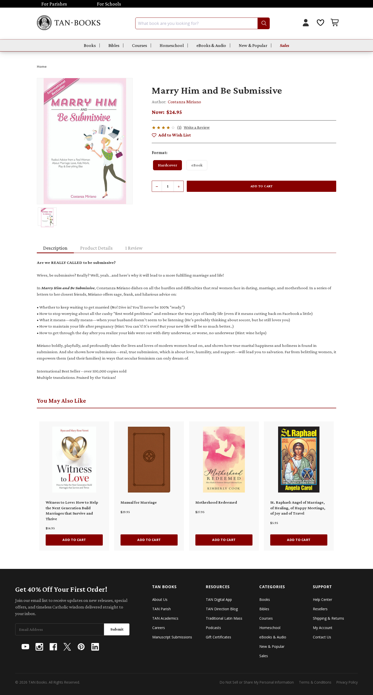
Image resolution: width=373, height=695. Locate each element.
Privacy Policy (347, 682)
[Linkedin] (95, 647)
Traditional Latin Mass (224, 618)
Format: (159, 152)
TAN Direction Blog (222, 608)
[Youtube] (25, 647)
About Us (159, 599)
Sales (284, 45)
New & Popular (253, 45)
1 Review (134, 248)
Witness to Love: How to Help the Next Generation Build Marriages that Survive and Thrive (72, 510)
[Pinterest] (81, 647)
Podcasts (213, 627)
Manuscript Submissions (172, 637)
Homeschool (172, 45)
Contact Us (322, 637)
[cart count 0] (335, 23)
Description (55, 248)
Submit (117, 629)
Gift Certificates (218, 637)
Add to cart (74, 539)
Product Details (96, 248)
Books (90, 45)
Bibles (113, 45)
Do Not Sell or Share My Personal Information (257, 682)
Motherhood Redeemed (216, 502)
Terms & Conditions (315, 682)
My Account (322, 627)
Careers (158, 627)
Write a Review (197, 127)
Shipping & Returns (328, 618)
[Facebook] (53, 647)
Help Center (322, 599)
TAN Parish (161, 608)
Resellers (320, 608)
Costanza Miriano (184, 101)
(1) (179, 127)
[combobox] (202, 23)
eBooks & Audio (211, 45)
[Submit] (263, 23)
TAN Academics (165, 618)
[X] (67, 647)
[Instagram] (39, 647)
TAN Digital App (219, 599)
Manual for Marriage (139, 502)
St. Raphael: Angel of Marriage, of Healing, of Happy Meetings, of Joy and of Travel (297, 507)
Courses (139, 45)
